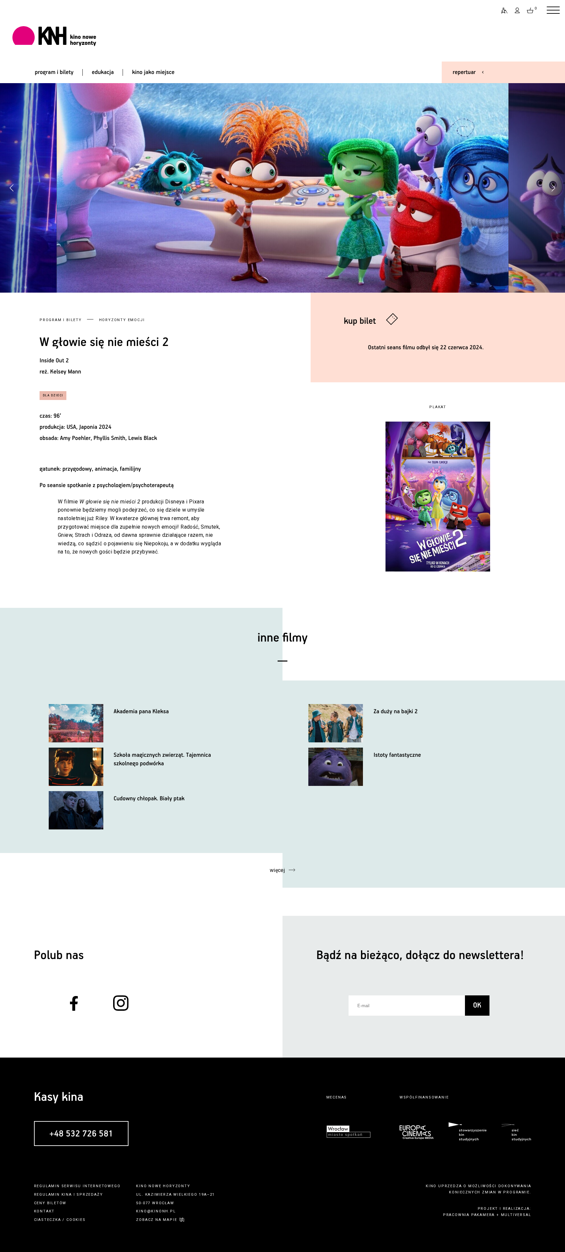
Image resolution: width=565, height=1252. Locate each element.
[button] (553, 188)
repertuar (464, 72)
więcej (277, 870)
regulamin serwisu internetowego (77, 1186)
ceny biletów (50, 1203)
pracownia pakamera (469, 1215)
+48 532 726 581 (81, 1134)
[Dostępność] (501, 10)
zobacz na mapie (156, 1220)
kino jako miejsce (153, 72)
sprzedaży (90, 1194)
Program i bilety (61, 320)
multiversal (516, 1215)
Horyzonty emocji (122, 320)
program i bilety (54, 72)
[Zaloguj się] (517, 10)
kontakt (44, 1211)
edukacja (103, 72)
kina (66, 1194)
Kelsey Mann (65, 372)
